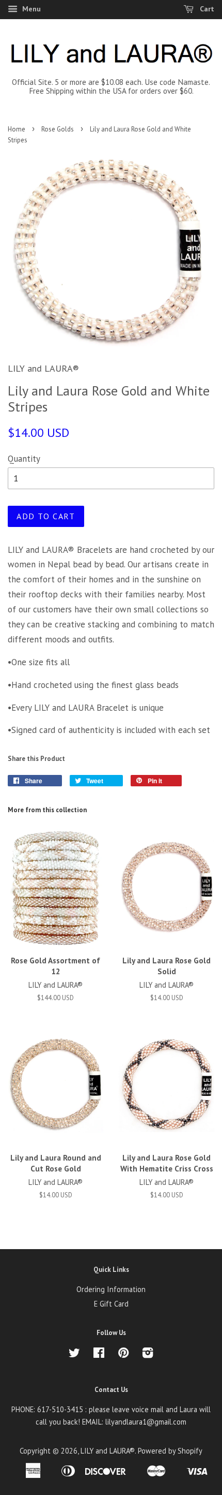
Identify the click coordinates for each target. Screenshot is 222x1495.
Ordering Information (111, 1289)
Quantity (24, 458)
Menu (30, 8)
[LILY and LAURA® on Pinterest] (123, 1354)
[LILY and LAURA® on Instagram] (147, 1354)
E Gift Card (111, 1304)
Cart (206, 8)
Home (16, 129)
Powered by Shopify (170, 1451)
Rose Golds (57, 129)
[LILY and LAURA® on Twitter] (74, 1354)
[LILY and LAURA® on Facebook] (99, 1354)
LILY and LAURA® (108, 1451)
